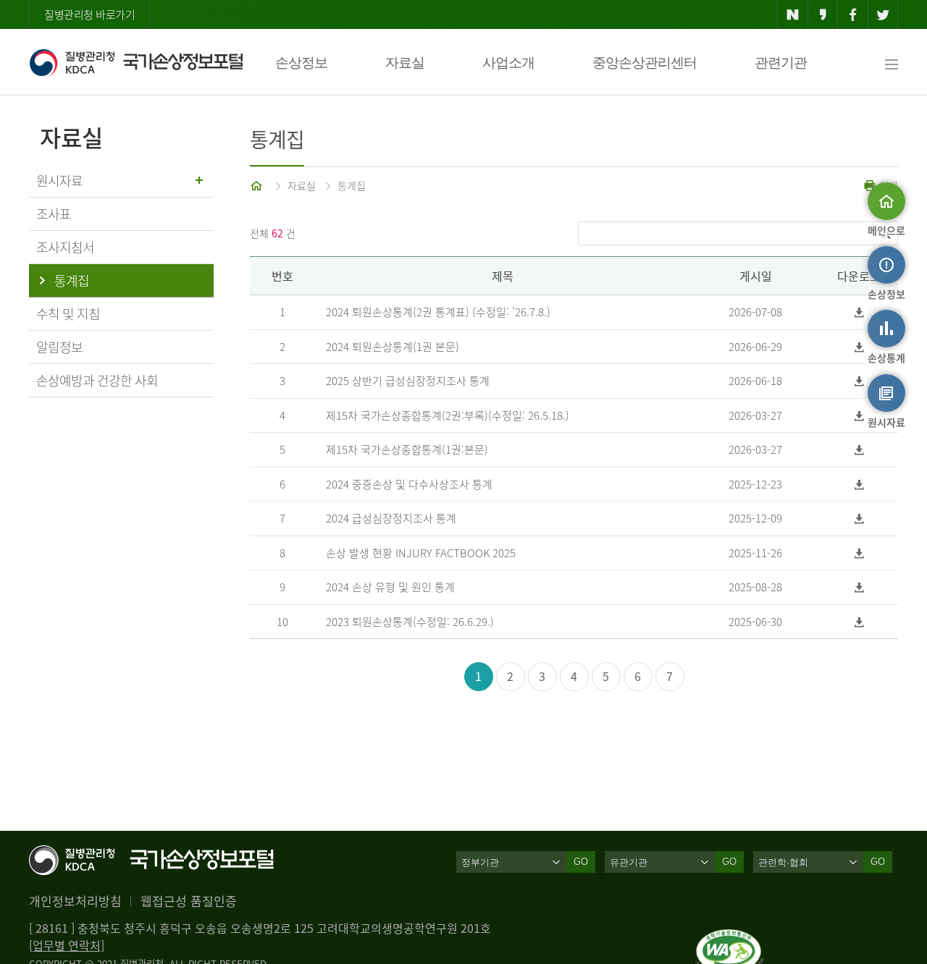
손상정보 (301, 62)
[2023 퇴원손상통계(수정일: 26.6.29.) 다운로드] (859, 622)
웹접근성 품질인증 (188, 901)
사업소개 (508, 62)
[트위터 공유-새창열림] (883, 14)
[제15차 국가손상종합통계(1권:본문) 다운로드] (859, 449)
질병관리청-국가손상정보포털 (136, 62)
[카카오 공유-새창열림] (823, 14)
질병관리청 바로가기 (89, 14)
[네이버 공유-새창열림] (793, 14)
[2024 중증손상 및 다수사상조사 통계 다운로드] (859, 484)
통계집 (351, 185)
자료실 (404, 62)
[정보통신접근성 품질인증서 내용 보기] (729, 938)
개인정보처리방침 (75, 901)
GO (581, 861)
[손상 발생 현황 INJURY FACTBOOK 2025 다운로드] (859, 553)
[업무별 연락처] (66, 945)
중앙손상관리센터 (644, 62)
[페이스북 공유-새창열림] (853, 14)
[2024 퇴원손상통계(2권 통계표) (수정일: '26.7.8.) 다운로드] (859, 312)
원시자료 (59, 180)
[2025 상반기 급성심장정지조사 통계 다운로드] (859, 381)
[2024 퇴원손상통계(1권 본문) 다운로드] (859, 347)
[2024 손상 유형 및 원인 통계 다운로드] (859, 587)
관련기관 (781, 62)
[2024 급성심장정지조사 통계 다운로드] (859, 518)
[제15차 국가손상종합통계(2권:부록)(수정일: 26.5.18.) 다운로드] (859, 415)
